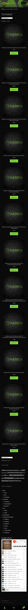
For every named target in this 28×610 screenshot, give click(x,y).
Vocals (19, 480)
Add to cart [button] (14, 53)
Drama (6, 472)
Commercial (9, 470)
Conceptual (15, 470)
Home (4, 9)
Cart (21, 607)
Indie (5, 475)
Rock (14, 478)
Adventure (6, 519)
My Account (4, 608)
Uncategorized (6, 514)
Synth (16, 480)
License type (5, 499)
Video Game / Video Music (8, 517)
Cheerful (3, 470)
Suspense (11, 480)
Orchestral (9, 478)
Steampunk (5, 480)
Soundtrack (6, 497)
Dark (23, 470)
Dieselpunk (3, 472)
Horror (2, 475)
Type (4, 508)
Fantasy (21, 472)
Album (5, 510)
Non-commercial (16, 475)
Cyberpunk (19, 470)
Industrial (7, 475)
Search (14, 608)
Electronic (13, 472)
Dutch (9, 472)
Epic (17, 472)
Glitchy (24, 472)
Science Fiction (20, 478)
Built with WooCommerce (7, 602)
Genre (4, 490)
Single (5, 512)
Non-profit (6, 506)
